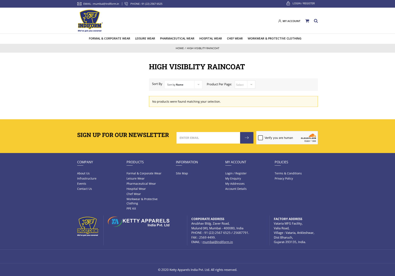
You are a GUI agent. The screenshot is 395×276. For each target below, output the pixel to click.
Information (187, 162)
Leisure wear (136, 178)
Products (135, 162)
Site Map (182, 173)
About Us (83, 173)
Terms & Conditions (288, 173)
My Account (235, 162)
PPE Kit (131, 208)
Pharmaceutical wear (141, 184)
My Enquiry (233, 178)
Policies (281, 162)
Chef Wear (134, 194)
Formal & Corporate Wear (144, 173)
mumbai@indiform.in (106, 4)
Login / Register (304, 3)
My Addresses (235, 184)
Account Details (236, 189)
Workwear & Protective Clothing (142, 201)
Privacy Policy (284, 178)
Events (81, 184)
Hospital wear (136, 189)
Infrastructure (86, 178)
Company (85, 162)
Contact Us (84, 189)
